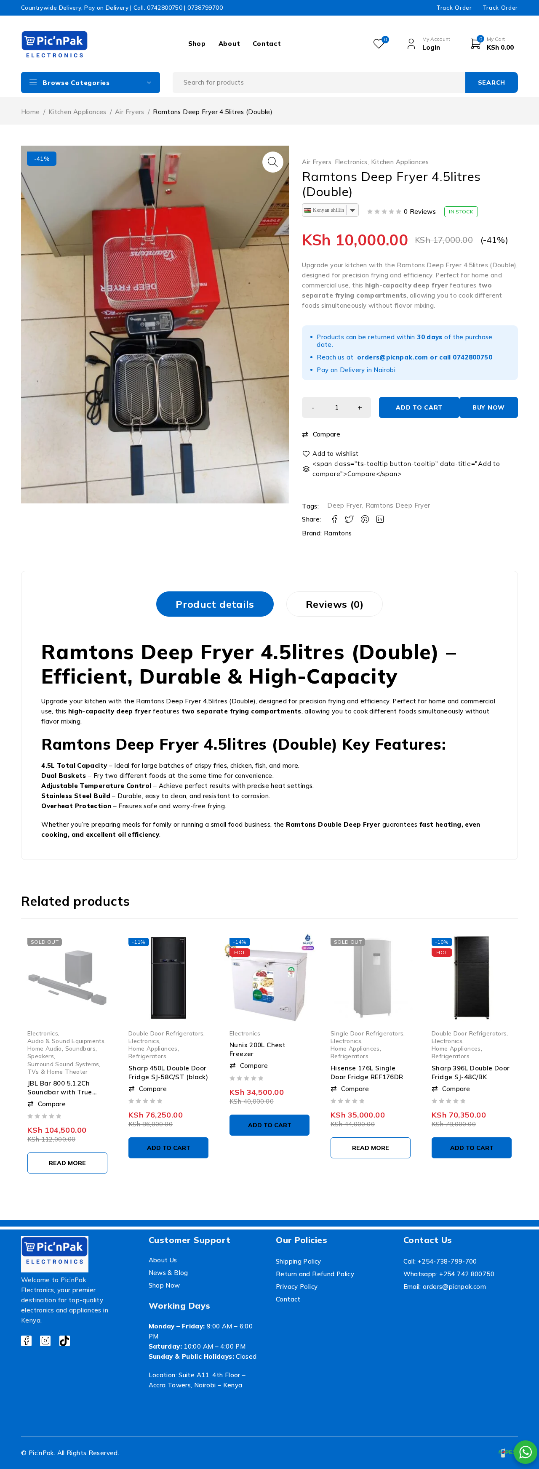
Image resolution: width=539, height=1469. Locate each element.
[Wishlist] (331, 454)
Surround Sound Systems (63, 1063)
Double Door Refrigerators (165, 1033)
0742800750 (472, 357)
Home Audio (44, 1048)
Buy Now (488, 407)
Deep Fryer (344, 505)
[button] (272, 162)
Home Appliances (153, 1048)
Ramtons (338, 533)
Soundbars (80, 1048)
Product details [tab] (215, 604)
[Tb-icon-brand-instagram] (45, 1341)
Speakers (40, 1055)
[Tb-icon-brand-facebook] (26, 1341)
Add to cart (419, 407)
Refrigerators (147, 1055)
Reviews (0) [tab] (334, 604)
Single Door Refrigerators (367, 1033)
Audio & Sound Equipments (65, 1040)
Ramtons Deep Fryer (398, 505)
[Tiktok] (64, 1341)
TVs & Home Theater (57, 1071)
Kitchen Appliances (77, 112)
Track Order (454, 7)
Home (30, 112)
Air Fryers (129, 112)
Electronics (351, 162)
